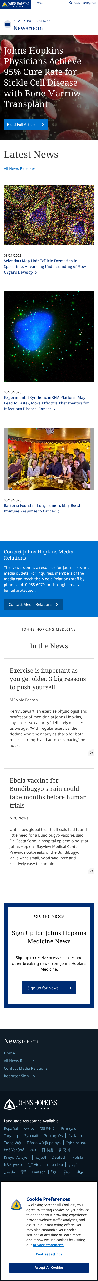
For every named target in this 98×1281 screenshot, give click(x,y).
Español (11, 1128)
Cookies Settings (49, 1254)
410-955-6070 (33, 584)
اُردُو (73, 1164)
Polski (77, 1157)
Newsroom (28, 28)
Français (68, 1128)
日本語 (47, 1150)
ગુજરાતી (34, 1164)
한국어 (64, 1150)
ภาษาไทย (55, 1164)
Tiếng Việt (12, 1142)
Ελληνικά (13, 1164)
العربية (40, 1157)
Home (9, 1053)
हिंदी (23, 1172)
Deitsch (39, 1172)
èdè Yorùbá (14, 1150)
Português (53, 1135)
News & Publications (32, 21)
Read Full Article (21, 124)
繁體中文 (47, 1128)
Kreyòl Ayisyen (17, 1157)
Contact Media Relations (30, 604)
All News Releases (20, 168)
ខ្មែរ (53, 1172)
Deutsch (59, 1157)
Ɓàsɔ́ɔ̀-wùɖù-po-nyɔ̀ (44, 1142)
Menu (38, 3)
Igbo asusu (76, 1142)
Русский (31, 1135)
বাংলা (33, 1150)
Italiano (75, 1135)
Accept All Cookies (49, 1267)
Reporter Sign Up (19, 1076)
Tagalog (11, 1135)
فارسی (9, 1172)
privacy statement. (48, 1244)
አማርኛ (29, 1128)
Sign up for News (43, 987)
